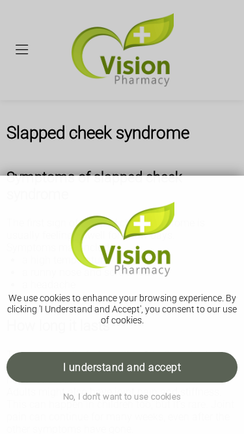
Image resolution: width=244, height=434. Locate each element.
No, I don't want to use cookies (122, 396)
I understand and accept (122, 367)
